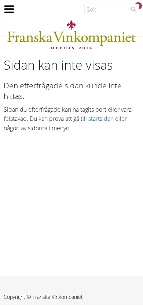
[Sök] (133, 9)
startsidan (101, 119)
